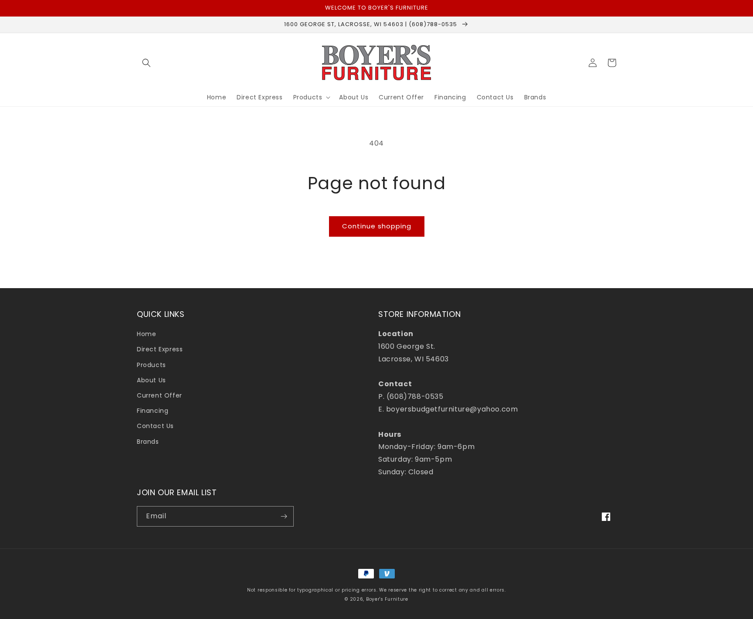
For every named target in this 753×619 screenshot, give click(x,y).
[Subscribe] (283, 516)
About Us (151, 380)
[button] (146, 62)
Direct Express (160, 349)
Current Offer (159, 395)
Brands (148, 441)
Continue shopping (376, 226)
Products (151, 365)
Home (146, 334)
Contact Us (155, 426)
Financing (152, 410)
